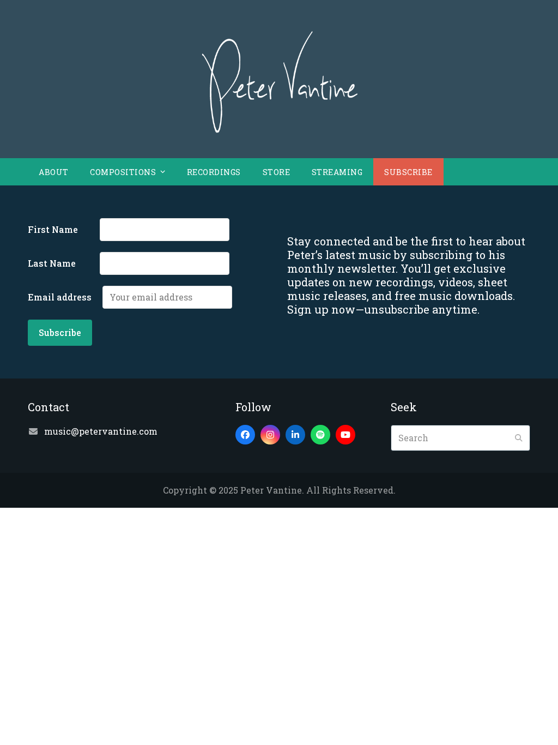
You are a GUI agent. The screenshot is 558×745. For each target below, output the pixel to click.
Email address (64, 297)
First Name (63, 229)
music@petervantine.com (100, 431)
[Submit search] (519, 437)
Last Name (63, 263)
